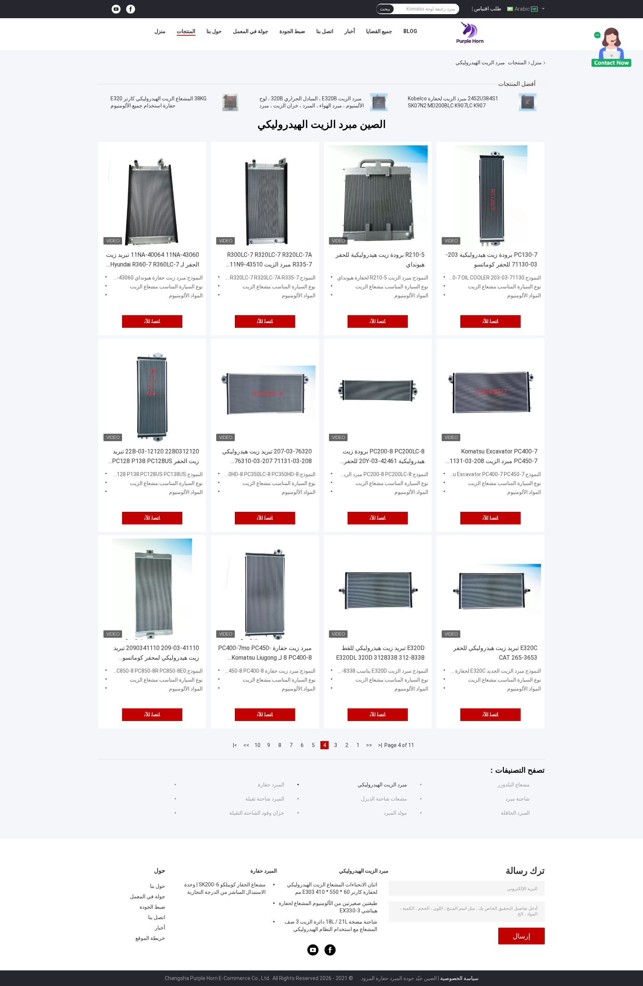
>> (246, 745)
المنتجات (186, 31)
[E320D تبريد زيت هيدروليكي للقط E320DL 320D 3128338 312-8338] (377, 589)
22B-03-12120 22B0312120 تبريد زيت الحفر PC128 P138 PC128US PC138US (155, 457)
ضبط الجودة (292, 31)
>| (235, 745)
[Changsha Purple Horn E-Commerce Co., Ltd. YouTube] (116, 9)
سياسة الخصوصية (459, 978)
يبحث (385, 9)
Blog (410, 31)
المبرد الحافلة (515, 813)
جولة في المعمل (250, 31)
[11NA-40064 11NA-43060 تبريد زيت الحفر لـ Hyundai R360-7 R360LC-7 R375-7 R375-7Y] (152, 195)
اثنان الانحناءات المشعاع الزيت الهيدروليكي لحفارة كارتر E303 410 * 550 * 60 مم (332, 888)
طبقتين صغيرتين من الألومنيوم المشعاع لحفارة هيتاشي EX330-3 (328, 907)
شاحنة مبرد (517, 799)
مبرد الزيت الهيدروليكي (382, 785)
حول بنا (214, 31)
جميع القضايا (379, 31)
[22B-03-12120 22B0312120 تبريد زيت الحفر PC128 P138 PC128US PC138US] (152, 392)
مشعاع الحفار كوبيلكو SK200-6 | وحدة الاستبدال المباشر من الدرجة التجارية (225, 888)
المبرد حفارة (271, 785)
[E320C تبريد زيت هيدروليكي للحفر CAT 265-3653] (490, 589)
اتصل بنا (324, 31)
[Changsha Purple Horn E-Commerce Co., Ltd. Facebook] (130, 9)
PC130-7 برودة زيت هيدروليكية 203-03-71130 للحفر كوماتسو (491, 259)
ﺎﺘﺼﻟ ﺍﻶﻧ (152, 321)
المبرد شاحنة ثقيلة (264, 799)
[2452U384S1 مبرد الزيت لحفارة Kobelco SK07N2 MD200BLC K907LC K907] (528, 102)
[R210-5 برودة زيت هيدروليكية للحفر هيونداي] (377, 195)
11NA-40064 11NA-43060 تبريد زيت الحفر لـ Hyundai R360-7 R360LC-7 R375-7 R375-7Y (152, 260)
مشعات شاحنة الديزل (384, 799)
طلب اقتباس (487, 9)
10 (257, 745)
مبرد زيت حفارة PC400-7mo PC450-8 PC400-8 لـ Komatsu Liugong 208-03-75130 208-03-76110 (265, 653)
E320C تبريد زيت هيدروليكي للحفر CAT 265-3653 (495, 652)
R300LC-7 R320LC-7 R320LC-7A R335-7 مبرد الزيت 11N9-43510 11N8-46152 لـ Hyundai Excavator (268, 260)
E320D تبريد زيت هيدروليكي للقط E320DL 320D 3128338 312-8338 (380, 652)
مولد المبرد (395, 813)
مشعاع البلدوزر (514, 785)
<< (369, 745)
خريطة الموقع (150, 938)
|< (380, 745)
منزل (160, 31)
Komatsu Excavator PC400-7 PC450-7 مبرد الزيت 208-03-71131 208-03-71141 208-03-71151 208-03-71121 (491, 457)
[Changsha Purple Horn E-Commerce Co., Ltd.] (470, 33)
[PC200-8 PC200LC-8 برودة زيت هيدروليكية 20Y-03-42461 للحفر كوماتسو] (377, 392)
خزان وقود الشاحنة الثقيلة (256, 813)
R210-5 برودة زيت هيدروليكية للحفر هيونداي (380, 259)
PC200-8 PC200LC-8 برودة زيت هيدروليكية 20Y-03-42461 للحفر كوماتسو (384, 457)
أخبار (350, 31)
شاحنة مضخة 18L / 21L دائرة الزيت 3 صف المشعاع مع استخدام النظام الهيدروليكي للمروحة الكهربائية (331, 926)
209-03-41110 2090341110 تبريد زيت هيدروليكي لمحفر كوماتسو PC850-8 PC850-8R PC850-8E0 (156, 653)
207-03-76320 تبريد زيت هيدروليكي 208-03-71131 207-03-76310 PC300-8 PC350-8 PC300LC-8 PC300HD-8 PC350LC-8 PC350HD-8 (265, 457)
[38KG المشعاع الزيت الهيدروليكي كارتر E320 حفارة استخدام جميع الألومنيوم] (230, 102)
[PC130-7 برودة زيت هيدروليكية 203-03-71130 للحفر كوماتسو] (490, 195)
